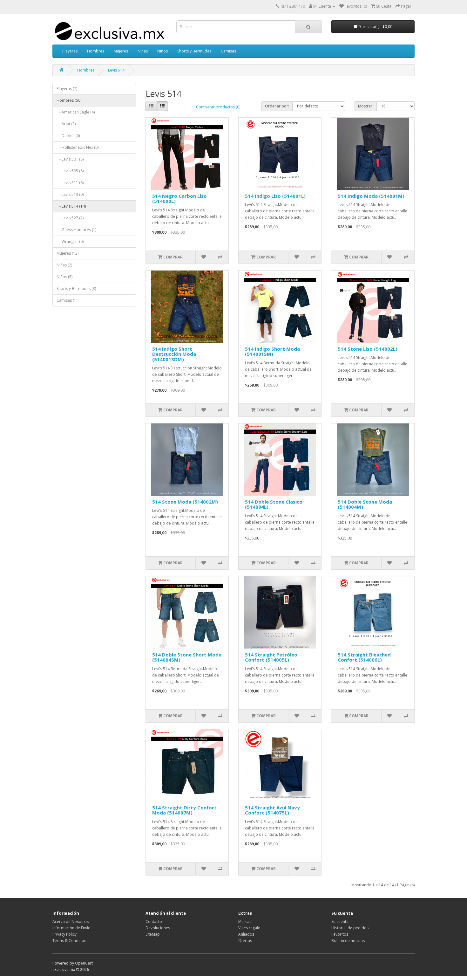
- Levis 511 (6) (70, 182)
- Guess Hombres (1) (76, 229)
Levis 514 (116, 70)
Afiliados (246, 934)
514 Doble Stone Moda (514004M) (365, 504)
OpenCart (84, 963)
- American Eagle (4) (76, 112)
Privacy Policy (64, 934)
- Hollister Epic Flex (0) (77, 147)
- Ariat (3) (66, 124)
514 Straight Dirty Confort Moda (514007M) (184, 810)
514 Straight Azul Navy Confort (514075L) (272, 810)
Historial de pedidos (350, 928)
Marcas (244, 921)
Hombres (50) (69, 100)
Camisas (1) (67, 300)
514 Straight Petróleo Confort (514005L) (271, 657)
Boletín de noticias (348, 940)
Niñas (143, 51)
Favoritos (339, 934)
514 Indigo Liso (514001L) (275, 196)
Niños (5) (64, 276)
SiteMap (153, 934)
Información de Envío (71, 928)
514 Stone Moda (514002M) (185, 501)
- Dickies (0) (68, 135)
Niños (162, 51)
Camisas (228, 51)
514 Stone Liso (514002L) (367, 349)
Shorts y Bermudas (194, 51)
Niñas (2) (64, 265)
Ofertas (245, 940)
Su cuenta (340, 921)
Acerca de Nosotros (70, 921)
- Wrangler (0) (70, 241)
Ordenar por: (277, 106)
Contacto (154, 921)
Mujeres (121, 51)
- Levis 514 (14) (71, 206)
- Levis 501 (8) (70, 159)
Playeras (70, 51)
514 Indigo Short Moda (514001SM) (272, 351)
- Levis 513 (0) (70, 194)
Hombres (95, 51)
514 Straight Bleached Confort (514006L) (364, 657)
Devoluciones (158, 928)
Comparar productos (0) (218, 107)
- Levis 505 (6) (70, 171)
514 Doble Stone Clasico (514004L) (273, 504)
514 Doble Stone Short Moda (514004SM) (186, 657)
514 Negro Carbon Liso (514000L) (179, 198)
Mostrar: (365, 106)
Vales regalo (249, 928)
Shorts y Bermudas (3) (76, 288)
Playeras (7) (67, 88)
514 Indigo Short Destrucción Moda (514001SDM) (174, 354)
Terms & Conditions (70, 940)
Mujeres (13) (67, 253)
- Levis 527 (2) (70, 218)
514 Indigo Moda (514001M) (371, 196)
